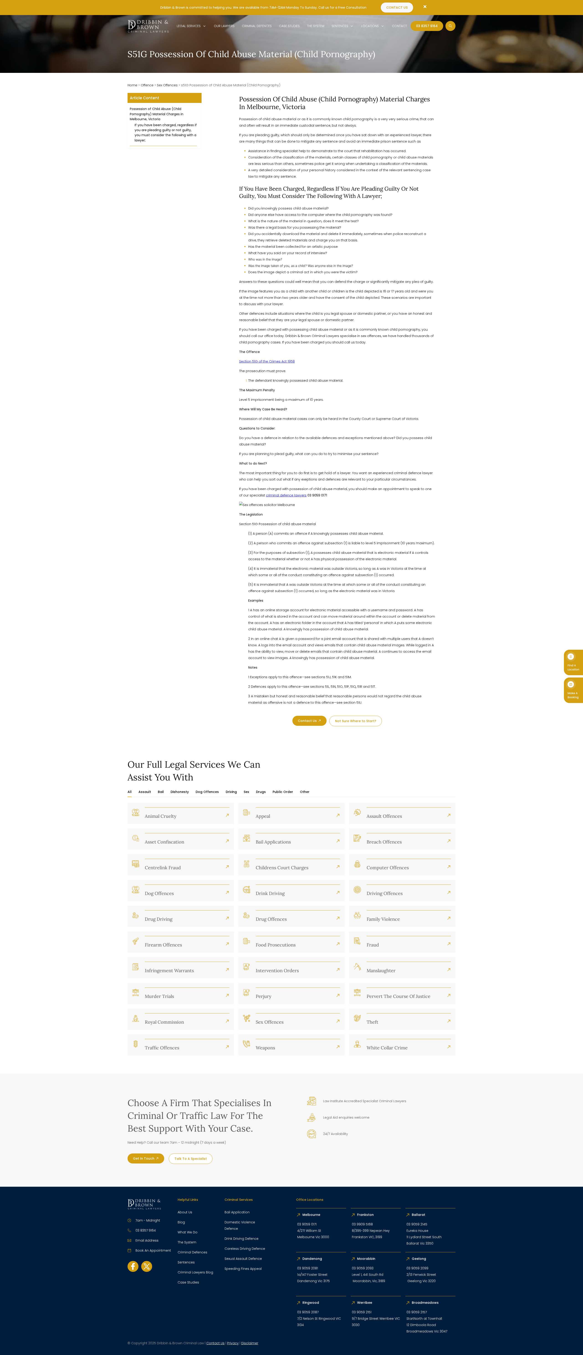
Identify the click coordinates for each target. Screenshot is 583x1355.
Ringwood (311, 1302)
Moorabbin (366, 1258)
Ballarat (418, 1214)
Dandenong (312, 1258)
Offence (147, 85)
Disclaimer (249, 1343)
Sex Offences (167, 85)
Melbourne (311, 1214)
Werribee (364, 1302)
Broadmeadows (425, 1302)
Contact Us (215, 1343)
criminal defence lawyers (286, 495)
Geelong (419, 1258)
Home (132, 85)
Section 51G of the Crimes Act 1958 (267, 361)
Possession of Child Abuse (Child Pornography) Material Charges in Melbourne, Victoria (156, 114)
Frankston (365, 1214)
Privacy (233, 1343)
